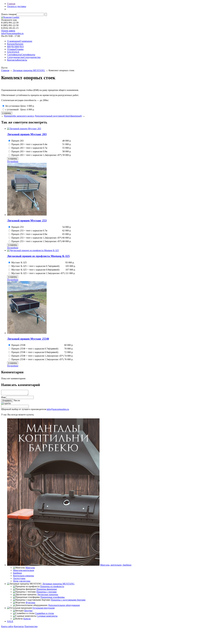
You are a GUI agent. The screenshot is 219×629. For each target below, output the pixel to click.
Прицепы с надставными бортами (68, 600)
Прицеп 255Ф (18, 345)
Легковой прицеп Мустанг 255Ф (28, 338)
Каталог (15, 44)
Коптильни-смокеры (23, 575)
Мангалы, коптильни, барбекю (115, 565)
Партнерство (31, 626)
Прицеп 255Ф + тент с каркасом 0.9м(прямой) (34, 352)
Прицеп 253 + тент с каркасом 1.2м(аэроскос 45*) (36, 237)
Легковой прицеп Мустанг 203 (27, 134)
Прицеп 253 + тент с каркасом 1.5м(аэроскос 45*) (36, 241)
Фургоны (30, 602)
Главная (11, 3)
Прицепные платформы (52, 597)
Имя (3, 397)
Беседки (28, 610)
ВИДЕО (15, 46)
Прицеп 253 (17, 227)
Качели (27, 618)
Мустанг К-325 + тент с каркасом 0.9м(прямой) (35, 269)
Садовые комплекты (47, 616)
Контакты (17, 60)
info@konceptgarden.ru (58, 409)
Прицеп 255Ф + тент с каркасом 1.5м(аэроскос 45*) (37, 359)
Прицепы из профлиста (52, 586)
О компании (19, 41)
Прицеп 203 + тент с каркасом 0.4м (29, 144)
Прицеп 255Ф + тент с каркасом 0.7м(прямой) (34, 348)
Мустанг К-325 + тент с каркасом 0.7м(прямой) (35, 266)
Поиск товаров (8, 14)
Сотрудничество (24, 57)
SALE (13, 52)
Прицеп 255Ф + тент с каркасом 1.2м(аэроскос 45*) (37, 356)
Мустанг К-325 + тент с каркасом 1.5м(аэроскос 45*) (38, 273)
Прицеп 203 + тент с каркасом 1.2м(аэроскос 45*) (36, 155)
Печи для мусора (21, 581)
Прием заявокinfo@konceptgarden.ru (12, 32)
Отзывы (15, 49)
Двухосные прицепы (47, 594)
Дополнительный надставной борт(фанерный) (58, 116)
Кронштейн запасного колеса (19, 116)
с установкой (12, 109)
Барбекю (17, 573)
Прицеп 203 (17, 140)
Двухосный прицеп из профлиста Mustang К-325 (38, 256)
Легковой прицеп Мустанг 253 (27, 220)
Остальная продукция (43, 608)
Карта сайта (7, 626)
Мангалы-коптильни (23, 570)
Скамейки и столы (44, 613)
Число (17, 400)
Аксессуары (19, 578)
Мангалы (30, 567)
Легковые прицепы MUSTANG (29, 70)
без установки (12, 106)
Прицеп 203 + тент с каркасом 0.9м (29, 151)
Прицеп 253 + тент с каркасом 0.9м (29, 234)
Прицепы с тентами (46, 591)
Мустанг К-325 (19, 262)
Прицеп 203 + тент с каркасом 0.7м (29, 148)
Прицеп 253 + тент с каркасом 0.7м (29, 230)
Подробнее (12, 161)
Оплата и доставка (16, 6)
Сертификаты (21, 54)
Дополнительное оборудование (64, 605)
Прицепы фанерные (46, 589)
